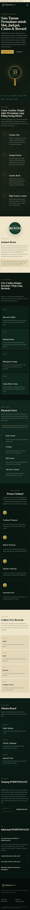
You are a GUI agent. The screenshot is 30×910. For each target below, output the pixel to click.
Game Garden (4, 899)
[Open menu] (27, 5)
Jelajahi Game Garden (7, 51)
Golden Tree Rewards (19, 901)
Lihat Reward (19, 51)
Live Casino (17, 899)
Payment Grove (4, 901)
